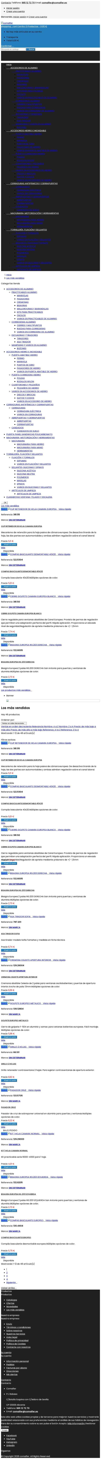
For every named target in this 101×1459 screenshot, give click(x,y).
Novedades (12, 1306)
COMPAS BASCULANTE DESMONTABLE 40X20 (22, 571)
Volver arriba (9, 1287)
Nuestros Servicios (15, 1333)
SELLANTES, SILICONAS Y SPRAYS (30, 242)
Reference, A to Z (52, 729)
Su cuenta (6, 1352)
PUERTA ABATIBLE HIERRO (27, 133)
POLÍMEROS (23, 252)
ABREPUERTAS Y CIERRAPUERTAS (30, 196)
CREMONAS (23, 81)
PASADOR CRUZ (8, 1107)
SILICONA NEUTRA (26, 249)
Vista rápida (64, 509)
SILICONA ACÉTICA (26, 246)
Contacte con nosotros (18, 1347)
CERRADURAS (21, 186)
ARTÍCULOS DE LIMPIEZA (26, 266)
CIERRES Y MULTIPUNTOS (29, 104)
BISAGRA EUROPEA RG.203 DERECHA (17, 662)
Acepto (4, 1430)
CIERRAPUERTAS (25, 203)
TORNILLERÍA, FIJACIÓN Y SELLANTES (26, 229)
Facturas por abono (16, 1367)
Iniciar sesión (12, 8)
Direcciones (12, 1371)
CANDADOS (20, 206)
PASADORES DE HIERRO (29, 147)
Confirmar (7, 45)
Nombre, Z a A (66, 726)
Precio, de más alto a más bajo (27, 729)
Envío (9, 1324)
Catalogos (11, 1299)
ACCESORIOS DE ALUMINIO (22, 67)
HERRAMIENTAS (24, 226)
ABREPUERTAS (24, 200)
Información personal (17, 1361)
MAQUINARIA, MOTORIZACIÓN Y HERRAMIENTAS (32, 213)
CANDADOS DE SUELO (28, 209)
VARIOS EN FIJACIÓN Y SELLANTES (34, 239)
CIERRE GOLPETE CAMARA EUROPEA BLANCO (21, 613)
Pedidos (10, 1364)
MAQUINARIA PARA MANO (30, 223)
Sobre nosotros (14, 1330)
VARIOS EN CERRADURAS (29, 193)
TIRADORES (22, 117)
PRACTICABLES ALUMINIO (26, 71)
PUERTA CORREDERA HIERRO (28, 153)
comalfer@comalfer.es (54, 2)
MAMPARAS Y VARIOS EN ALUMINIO (31, 124)
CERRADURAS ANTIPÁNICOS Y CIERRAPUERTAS (32, 183)
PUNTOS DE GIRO (25, 143)
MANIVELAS (22, 74)
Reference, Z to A (70, 729)
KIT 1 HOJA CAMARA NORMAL (14, 1150)
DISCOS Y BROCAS (26, 173)
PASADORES (23, 77)
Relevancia (38, 726)
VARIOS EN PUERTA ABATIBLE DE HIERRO (37, 150)
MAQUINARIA (20, 216)
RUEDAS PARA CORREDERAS (31, 107)
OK (4, 503)
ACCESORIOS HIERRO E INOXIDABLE (26, 130)
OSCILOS (21, 94)
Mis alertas (11, 1374)
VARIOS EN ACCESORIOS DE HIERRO (32, 170)
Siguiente (11, 1282)
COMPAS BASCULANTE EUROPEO (16, 1237)
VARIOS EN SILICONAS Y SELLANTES (34, 262)
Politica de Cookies (16, 1343)
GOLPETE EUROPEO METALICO (14, 1020)
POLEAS (21, 157)
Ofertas (10, 1303)
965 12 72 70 (28, 2)
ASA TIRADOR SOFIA (10, 933)
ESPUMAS (21, 236)
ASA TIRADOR (24, 120)
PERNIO (20, 137)
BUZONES (21, 127)
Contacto (6, 2)
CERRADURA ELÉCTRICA (29, 190)
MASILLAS (21, 256)
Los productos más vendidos (16, 690)
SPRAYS (20, 259)
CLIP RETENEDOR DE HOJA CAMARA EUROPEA (21, 526)
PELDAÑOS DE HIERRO (28, 166)
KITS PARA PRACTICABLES (30, 91)
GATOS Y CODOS (25, 176)
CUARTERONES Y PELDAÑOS (28, 163)
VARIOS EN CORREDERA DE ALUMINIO (35, 110)
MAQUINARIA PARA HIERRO (30, 219)
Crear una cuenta (15, 11)
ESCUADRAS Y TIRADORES (27, 114)
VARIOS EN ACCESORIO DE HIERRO (34, 180)
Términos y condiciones (18, 1327)
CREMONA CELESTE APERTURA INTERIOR (19, 977)
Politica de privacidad (17, 1340)
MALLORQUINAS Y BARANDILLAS (33, 87)
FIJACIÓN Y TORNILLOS (25, 233)
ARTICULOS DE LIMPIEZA (29, 269)
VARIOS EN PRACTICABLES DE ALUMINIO (37, 97)
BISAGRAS (22, 84)
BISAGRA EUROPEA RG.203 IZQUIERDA (18, 1194)
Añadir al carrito (9, 545)
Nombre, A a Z (51, 726)
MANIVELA (22, 140)
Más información (76, 1423)
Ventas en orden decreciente (14, 723)
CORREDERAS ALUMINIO (26, 100)
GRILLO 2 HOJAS (8, 1064)
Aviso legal (11, 1337)
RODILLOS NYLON (25, 160)
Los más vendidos (10, 505)
